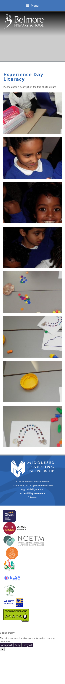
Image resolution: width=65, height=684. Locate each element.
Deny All (27, 645)
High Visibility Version (32, 489)
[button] (32, 627)
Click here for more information (29, 641)
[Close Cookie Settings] (2, 649)
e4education (46, 485)
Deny (17, 645)
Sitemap (32, 497)
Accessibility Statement (32, 493)
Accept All (6, 645)
